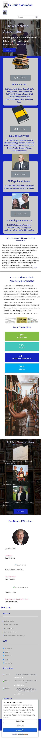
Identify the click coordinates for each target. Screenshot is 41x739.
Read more (5, 607)
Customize (20, 721)
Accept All (20, 730)
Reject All (20, 725)
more (35, 268)
